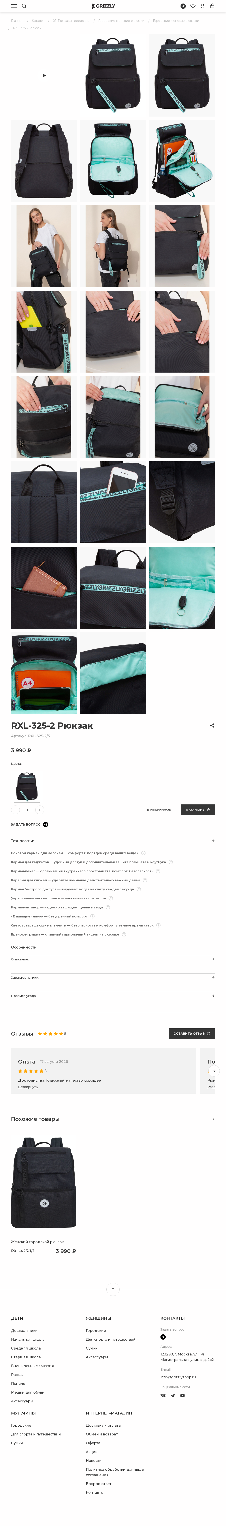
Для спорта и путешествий (111, 1339)
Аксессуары (22, 1401)
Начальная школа (28, 1339)
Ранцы (17, 1375)
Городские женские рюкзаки (121, 21)
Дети (17, 1318)
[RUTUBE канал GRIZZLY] (182, 1395)
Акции (92, 1452)
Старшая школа (26, 1357)
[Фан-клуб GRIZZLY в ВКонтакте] (163, 1395)
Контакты (95, 1493)
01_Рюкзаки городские (71, 21)
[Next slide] (214, 1071)
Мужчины (23, 1413)
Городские (96, 1331)
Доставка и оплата (103, 1425)
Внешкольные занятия (32, 1366)
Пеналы (18, 1383)
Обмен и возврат (102, 1434)
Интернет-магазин (109, 1413)
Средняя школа (26, 1348)
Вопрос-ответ (98, 1484)
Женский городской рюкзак (37, 1242)
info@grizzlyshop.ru (178, 1377)
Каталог (38, 21)
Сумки (92, 1348)
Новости (94, 1461)
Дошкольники (24, 1331)
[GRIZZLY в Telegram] (173, 1395)
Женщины (98, 1318)
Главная (17, 21)
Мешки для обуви (28, 1392)
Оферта (93, 1443)
